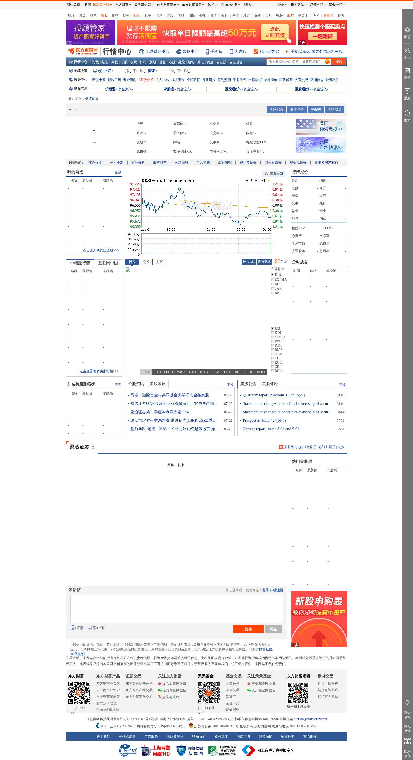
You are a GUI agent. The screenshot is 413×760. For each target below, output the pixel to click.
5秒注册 (277, 590)
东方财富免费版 (108, 683)
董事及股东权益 (326, 162)
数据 (148, 15)
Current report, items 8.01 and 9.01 (271, 429)
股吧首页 (290, 447)
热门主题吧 (326, 447)
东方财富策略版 (108, 697)
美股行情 (297, 110)
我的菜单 (297, 5)
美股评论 (270, 384)
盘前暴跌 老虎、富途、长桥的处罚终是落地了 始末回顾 (175, 429)
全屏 (284, 261)
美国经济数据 (331, 126)
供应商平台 (175, 736)
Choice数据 (269, 51)
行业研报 (208, 80)
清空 (273, 629)
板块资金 (178, 80)
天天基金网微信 (263, 690)
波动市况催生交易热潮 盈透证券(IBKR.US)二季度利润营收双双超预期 (175, 420)
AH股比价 (146, 80)
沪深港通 (80, 89)
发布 (248, 629)
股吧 (290, 15)
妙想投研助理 (106, 703)
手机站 (216, 51)
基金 (235, 15)
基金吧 (303, 15)
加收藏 (86, 5)
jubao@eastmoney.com (311, 719)
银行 (224, 15)
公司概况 (116, 162)
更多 (118, 172)
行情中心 (80, 62)
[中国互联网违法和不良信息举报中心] (268, 750)
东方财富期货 (298, 676)
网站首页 (73, 5)
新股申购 (99, 80)
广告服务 (151, 736)
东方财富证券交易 (139, 697)
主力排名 (162, 80)
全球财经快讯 (157, 51)
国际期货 (334, 110)
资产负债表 (248, 162)
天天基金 (206, 676)
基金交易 (232, 690)
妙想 (211, 5)
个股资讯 (136, 384)
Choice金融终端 (107, 710)
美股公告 (248, 384)
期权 (126, 15)
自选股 (221, 62)
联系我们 (199, 736)
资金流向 (130, 80)
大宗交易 (301, 80)
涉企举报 (407, 715)
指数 (95, 62)
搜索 (341, 15)
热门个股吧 (307, 447)
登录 (265, 590)
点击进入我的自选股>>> (101, 250)
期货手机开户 (328, 683)
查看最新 (276, 174)
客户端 (240, 51)
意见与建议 (170, 697)
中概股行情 (80, 263)
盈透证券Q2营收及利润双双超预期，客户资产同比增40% (175, 404)
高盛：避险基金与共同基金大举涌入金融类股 (169, 395)
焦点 (82, 15)
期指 (115, 15)
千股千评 (239, 80)
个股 (124, 62)
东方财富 (76, 676)
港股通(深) (303, 89)
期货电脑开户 (328, 690)
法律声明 (243, 736)
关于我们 (103, 736)
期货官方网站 (328, 697)
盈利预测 (224, 80)
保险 (257, 15)
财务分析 (138, 162)
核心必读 (95, 162)
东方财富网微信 (174, 690)
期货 (192, 15)
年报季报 (255, 80)
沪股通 (110, 89)
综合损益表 (273, 162)
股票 (93, 15)
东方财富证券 (166, 5)
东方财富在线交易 (139, 690)
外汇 (202, 15)
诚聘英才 (221, 736)
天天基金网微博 (263, 684)
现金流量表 (298, 162)
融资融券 (332, 80)
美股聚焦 (157, 384)
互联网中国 (108, 263)
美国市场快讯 (331, 144)
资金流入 (125, 89)
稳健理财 (232, 710)
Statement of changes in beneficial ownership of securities (288, 404)
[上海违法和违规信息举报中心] (223, 750)
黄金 (213, 15)
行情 (137, 15)
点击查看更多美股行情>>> (99, 371)
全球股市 (80, 71)
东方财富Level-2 (108, 690)
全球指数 (276, 110)
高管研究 (225, 162)
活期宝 (231, 697)
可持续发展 (127, 736)
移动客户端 (101, 5)
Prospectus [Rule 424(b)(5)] (265, 420)
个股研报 (193, 80)
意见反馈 (407, 728)
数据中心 (191, 51)
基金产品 (232, 703)
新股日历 (114, 80)
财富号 (328, 15)
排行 (143, 62)
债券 (268, 15)
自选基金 (236, 62)
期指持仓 (317, 80)
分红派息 (181, 162)
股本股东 (160, 162)
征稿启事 (287, 736)
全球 (159, 15)
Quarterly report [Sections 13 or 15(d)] (274, 395)
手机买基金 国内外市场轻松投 (317, 51)
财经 (71, 15)
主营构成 (203, 162)
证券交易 (316, 5)
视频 (279, 15)
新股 (104, 15)
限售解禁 (286, 80)
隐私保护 (265, 736)
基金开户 (232, 683)
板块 (133, 62)
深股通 (169, 89)
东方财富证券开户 (139, 683)
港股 (181, 15)
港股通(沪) (233, 89)
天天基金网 (142, 5)
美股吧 (316, 110)
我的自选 (75, 172)
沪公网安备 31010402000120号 (216, 726)
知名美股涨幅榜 (81, 384)
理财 (246, 15)
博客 (315, 15)
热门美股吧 (302, 461)
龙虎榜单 (270, 80)
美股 (170, 15)
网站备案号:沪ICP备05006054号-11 (163, 726)
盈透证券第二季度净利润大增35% (159, 412)
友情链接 (310, 736)
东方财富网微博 (174, 684)
